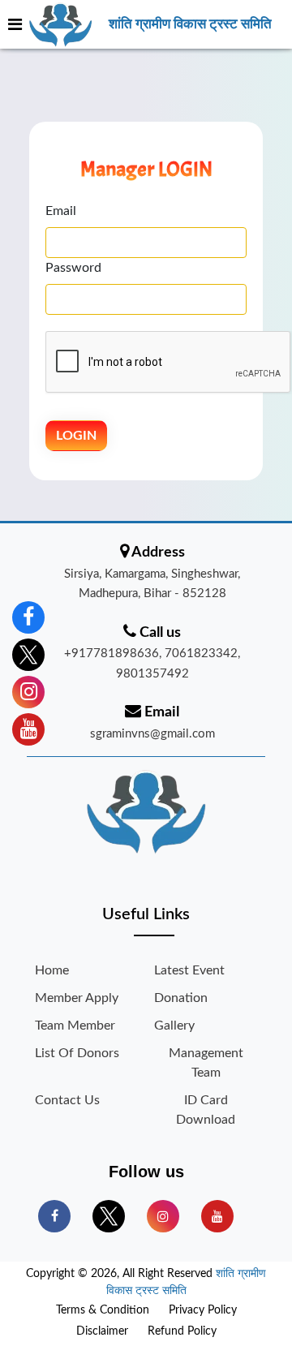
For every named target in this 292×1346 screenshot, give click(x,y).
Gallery (174, 1025)
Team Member (75, 1025)
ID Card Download (205, 1110)
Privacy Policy (203, 1310)
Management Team (206, 1063)
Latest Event (189, 970)
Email (60, 210)
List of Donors (77, 1053)
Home (52, 970)
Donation (181, 997)
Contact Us (67, 1100)
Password (73, 267)
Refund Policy (182, 1331)
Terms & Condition (102, 1310)
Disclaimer (102, 1331)
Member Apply (76, 997)
